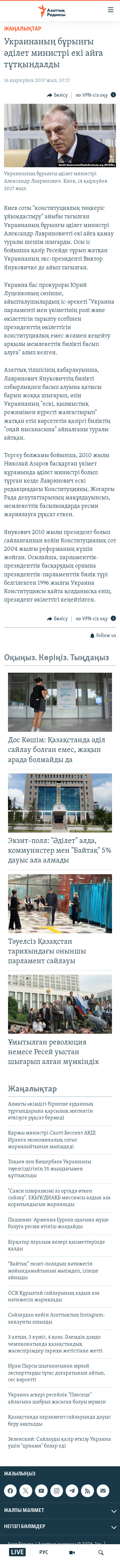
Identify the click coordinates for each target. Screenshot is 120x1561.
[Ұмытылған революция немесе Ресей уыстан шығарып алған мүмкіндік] (60, 1004)
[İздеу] (101, 1552)
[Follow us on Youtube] (41, 1490)
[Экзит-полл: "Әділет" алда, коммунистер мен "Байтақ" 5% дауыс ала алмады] (60, 803)
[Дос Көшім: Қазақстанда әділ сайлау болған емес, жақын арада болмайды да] (60, 702)
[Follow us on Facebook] (10, 1490)
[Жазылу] (103, 1490)
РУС (43, 1552)
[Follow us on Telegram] (72, 1490)
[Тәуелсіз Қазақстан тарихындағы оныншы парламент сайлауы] (60, 903)
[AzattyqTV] (72, 1552)
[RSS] (87, 1490)
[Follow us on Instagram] (56, 1490)
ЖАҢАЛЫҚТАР (22, 29)
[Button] (57, 95)
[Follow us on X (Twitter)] (25, 1490)
